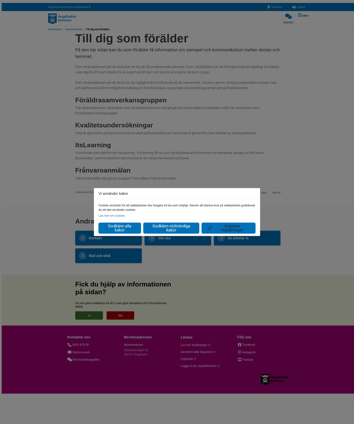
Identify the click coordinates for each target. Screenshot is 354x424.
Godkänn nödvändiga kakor (171, 228)
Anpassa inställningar (232, 228)
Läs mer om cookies (111, 215)
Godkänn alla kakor (119, 228)
